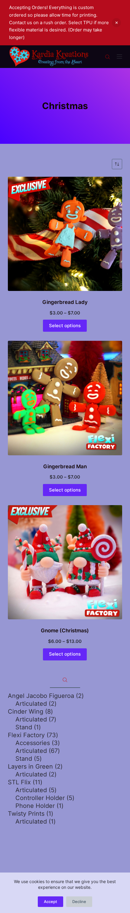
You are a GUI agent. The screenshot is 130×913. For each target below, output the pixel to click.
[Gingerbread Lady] (65, 234)
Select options (65, 325)
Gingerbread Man (65, 466)
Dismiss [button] (116, 22)
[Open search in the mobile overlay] (108, 56)
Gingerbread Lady (65, 302)
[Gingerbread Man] (65, 398)
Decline (79, 901)
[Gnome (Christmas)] (65, 562)
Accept (50, 901)
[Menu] (119, 56)
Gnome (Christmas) (65, 630)
